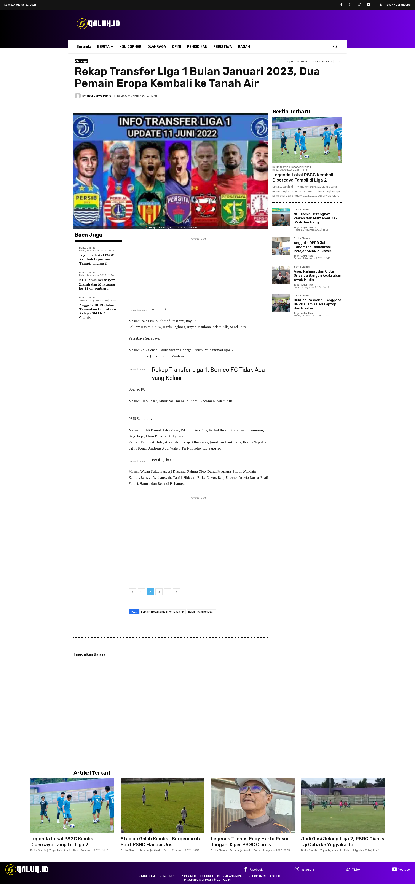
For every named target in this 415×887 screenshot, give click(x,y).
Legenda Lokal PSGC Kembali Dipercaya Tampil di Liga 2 (96, 259)
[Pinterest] (326, 95)
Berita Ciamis (87, 248)
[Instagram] (350, 5)
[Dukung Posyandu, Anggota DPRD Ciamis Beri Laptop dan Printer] (281, 303)
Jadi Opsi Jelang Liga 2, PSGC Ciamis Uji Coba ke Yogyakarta (342, 841)
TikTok (356, 869)
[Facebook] (341, 5)
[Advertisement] (198, 271)
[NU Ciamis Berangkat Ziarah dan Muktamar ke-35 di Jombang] (281, 217)
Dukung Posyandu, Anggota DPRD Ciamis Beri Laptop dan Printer (317, 304)
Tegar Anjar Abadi (301, 167)
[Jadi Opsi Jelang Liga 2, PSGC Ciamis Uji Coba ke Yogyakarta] (343, 805)
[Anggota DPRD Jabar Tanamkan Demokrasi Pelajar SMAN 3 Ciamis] (281, 246)
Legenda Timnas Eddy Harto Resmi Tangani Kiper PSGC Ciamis (250, 841)
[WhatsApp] (336, 95)
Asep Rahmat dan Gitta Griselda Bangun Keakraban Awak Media (317, 275)
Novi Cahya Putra (99, 95)
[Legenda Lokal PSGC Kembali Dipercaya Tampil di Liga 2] (307, 140)
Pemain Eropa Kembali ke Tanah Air (162, 611)
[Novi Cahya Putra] (78, 96)
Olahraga (81, 61)
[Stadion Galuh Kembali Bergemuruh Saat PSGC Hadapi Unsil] (162, 805)
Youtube (404, 869)
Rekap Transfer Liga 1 (201, 611)
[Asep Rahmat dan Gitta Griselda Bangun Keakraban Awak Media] (281, 275)
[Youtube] (368, 5)
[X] (316, 95)
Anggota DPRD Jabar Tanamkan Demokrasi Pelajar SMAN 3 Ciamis (97, 311)
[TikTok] (359, 5)
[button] (335, 46)
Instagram (307, 869)
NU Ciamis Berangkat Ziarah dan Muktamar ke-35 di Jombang (97, 284)
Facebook (256, 869)
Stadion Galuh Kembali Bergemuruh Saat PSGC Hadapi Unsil (160, 841)
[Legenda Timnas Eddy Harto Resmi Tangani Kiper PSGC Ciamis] (253, 805)
